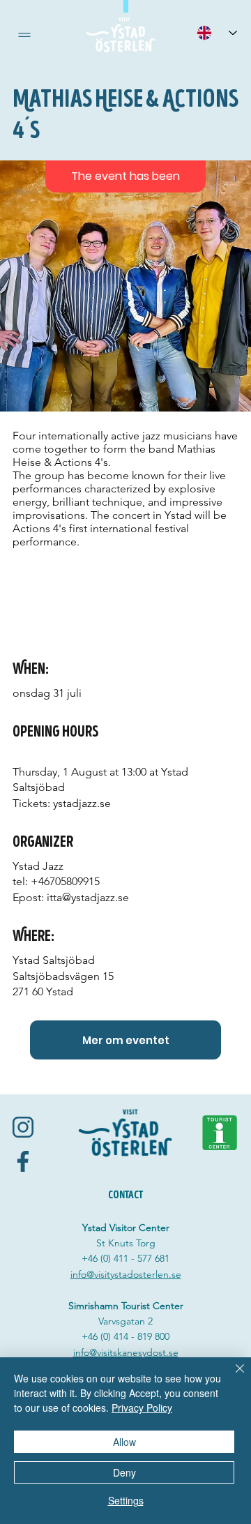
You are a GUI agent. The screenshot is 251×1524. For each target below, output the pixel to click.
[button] (24, 35)
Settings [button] (126, 1500)
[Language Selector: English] (217, 32)
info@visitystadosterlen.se (125, 1274)
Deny (124, 1472)
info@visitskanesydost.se (125, 1352)
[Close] (231, 1377)
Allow (124, 1442)
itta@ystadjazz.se (88, 897)
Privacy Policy (142, 1407)
